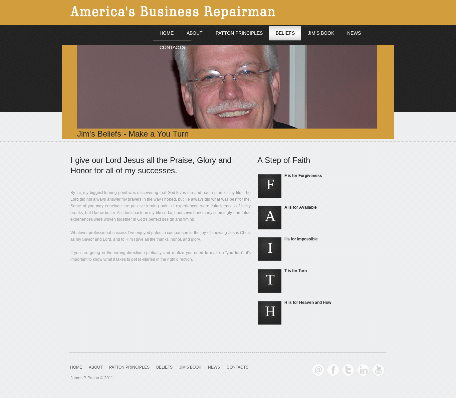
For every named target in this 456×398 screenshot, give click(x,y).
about (95, 367)
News (214, 367)
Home (76, 367)
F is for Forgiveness (303, 175)
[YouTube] (378, 370)
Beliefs (164, 367)
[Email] (318, 370)
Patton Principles (129, 367)
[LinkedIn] (363, 370)
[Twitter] (348, 370)
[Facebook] (333, 370)
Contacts (237, 367)
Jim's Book (190, 367)
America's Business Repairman (186, 13)
